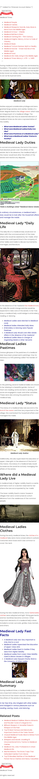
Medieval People (10, 22)
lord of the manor (7, 410)
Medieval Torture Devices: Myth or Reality (20, 46)
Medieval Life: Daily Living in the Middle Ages (21, 56)
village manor (25, 111)
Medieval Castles (10, 25)
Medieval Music (10, 44)
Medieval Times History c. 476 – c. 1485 (19, 58)
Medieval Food (9, 53)
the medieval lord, (31, 306)
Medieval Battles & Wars (13, 34)
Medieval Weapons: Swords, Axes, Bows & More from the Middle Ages (20, 28)
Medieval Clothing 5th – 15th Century (18, 37)
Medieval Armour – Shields (14, 32)
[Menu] (2, 61)
